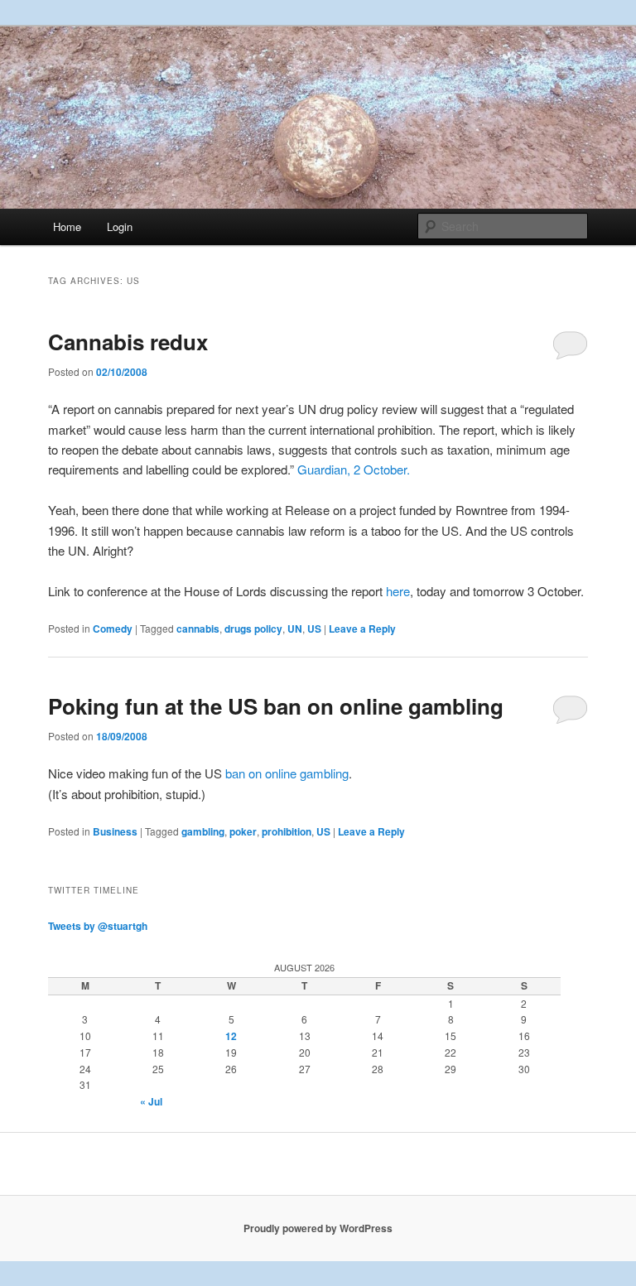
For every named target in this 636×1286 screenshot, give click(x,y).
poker (243, 831)
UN (294, 628)
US (314, 628)
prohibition (286, 831)
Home (67, 226)
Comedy (112, 628)
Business (115, 831)
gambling (202, 831)
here (398, 591)
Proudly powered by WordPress (318, 1228)
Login (119, 226)
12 (231, 1035)
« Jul (151, 1101)
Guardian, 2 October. (353, 469)
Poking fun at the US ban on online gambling (276, 706)
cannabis (197, 628)
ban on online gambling (287, 773)
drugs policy (253, 628)
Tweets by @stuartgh (97, 925)
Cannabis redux (128, 341)
